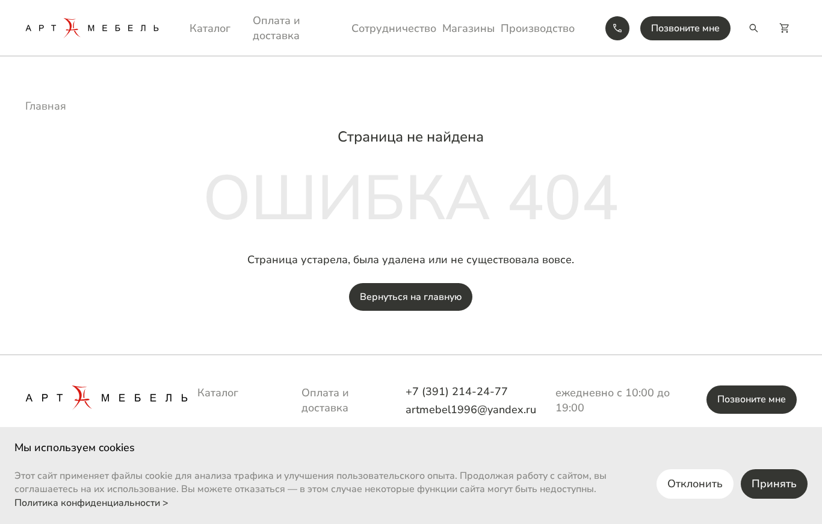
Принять (774, 483)
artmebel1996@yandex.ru (471, 409)
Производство (538, 28)
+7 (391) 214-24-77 (457, 391)
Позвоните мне (685, 28)
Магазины (468, 28)
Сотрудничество (393, 28)
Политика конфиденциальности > (91, 503)
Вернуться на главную (411, 297)
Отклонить (695, 483)
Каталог (210, 28)
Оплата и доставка (276, 28)
